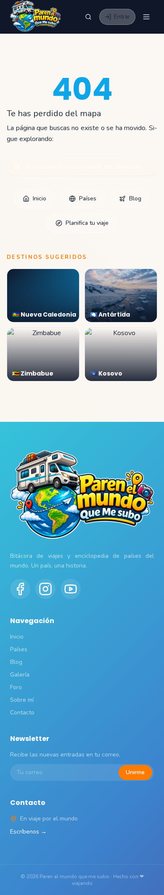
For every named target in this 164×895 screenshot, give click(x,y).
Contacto (22, 713)
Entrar (122, 17)
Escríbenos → (28, 832)
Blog (135, 198)
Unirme (135, 772)
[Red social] (20, 589)
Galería (19, 675)
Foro (16, 687)
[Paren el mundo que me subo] (35, 17)
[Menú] (146, 16)
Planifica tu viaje (87, 223)
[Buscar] (88, 16)
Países (87, 198)
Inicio (39, 198)
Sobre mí (22, 700)
